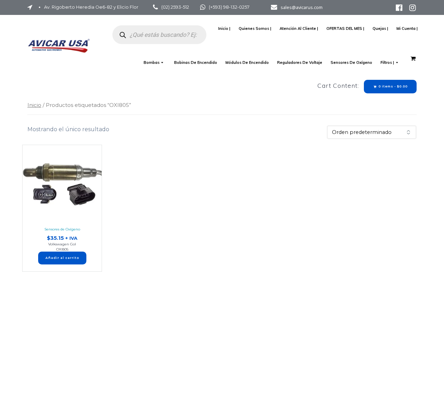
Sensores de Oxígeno (351, 62)
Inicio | (224, 28)
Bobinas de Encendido (195, 62)
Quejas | (380, 28)
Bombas (152, 62)
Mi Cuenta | (407, 28)
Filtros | (387, 62)
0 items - (392, 86)
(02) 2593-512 (175, 7)
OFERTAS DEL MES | (345, 28)
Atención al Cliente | (299, 28)
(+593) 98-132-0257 (229, 7)
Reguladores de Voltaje (299, 62)
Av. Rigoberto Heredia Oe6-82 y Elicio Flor (91, 7)
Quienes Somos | (255, 28)
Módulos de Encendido (247, 62)
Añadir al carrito (62, 258)
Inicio (34, 105)
